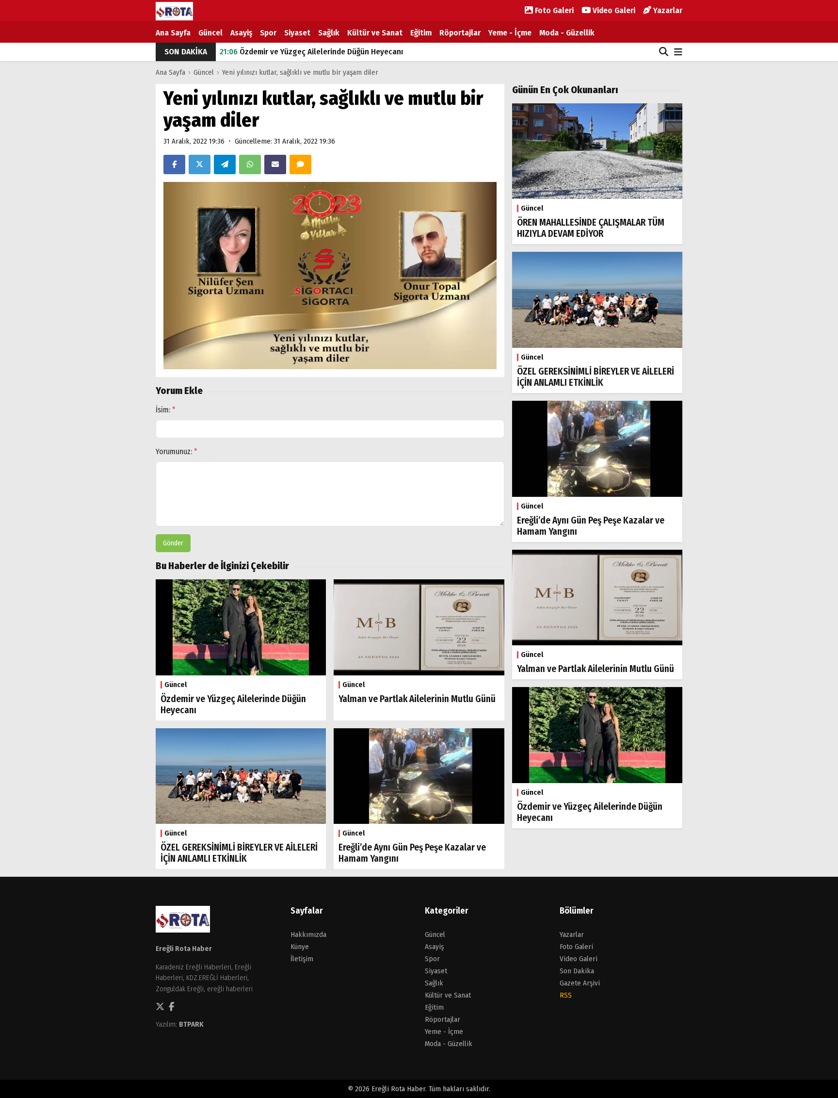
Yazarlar (666, 10)
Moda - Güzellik (567, 33)
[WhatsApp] (250, 164)
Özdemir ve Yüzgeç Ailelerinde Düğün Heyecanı (311, 52)
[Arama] (663, 52)
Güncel (210, 33)
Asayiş (241, 33)
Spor (268, 33)
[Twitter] (199, 164)
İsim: (166, 409)
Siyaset (297, 33)
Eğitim (421, 33)
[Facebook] (174, 164)
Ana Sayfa (173, 33)
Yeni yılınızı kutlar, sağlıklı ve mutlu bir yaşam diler (300, 72)
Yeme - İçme (510, 33)
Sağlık (328, 33)
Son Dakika (577, 971)
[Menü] (678, 53)
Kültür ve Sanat (375, 33)
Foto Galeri (553, 10)
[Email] (275, 164)
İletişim (301, 958)
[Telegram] (225, 164)
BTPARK (191, 1024)
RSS (566, 995)
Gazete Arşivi (580, 983)
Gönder (173, 543)
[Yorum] (300, 164)
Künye (299, 946)
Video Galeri (613, 10)
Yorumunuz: (176, 451)
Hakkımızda (308, 934)
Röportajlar (460, 33)
